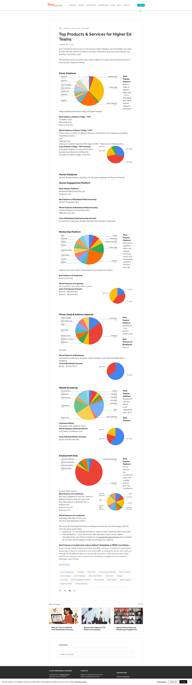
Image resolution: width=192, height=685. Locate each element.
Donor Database (65, 576)
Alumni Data (92, 572)
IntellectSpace (64, 674)
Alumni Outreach (124, 572)
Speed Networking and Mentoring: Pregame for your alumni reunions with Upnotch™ (127, 628)
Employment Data (81, 583)
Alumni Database (80, 576)
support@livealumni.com (95, 674)
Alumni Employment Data (107, 572)
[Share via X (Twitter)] (65, 591)
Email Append (111, 580)
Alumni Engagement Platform (81, 580)
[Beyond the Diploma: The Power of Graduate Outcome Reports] (96, 616)
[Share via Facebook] (60, 591)
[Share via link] (75, 591)
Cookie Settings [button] (162, 682)
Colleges (119, 576)
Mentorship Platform (95, 576)
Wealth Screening (66, 583)
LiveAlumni (80, 572)
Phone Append (99, 580)
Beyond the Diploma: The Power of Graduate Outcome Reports (95, 628)
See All (140, 604)
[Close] (189, 681)
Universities (64, 580)
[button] (140, 11)
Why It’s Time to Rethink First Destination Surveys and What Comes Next (62, 628)
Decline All (173, 682)
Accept (183, 682)
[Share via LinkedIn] (70, 591)
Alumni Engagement (67, 572)
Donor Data (109, 576)
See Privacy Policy (80, 682)
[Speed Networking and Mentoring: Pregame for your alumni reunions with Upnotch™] (128, 616)
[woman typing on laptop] (63, 616)
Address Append (125, 580)
